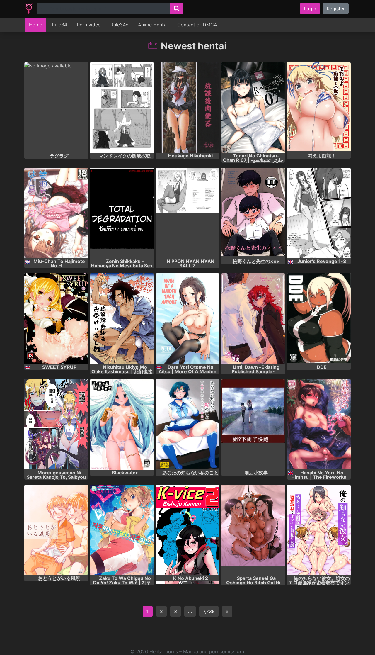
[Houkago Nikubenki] (187, 107)
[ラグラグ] (56, 107)
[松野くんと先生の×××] (253, 213)
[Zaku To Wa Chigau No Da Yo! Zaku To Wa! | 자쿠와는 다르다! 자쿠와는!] (122, 530)
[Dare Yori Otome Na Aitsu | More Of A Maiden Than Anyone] (187, 318)
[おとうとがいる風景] (56, 530)
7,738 (209, 611)
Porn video (89, 25)
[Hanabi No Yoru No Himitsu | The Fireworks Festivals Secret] (319, 424)
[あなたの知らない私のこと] (187, 424)
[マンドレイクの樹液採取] (122, 107)
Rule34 (59, 25)
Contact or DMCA (197, 25)
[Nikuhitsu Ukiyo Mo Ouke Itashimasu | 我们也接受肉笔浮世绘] (122, 318)
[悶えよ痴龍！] (319, 107)
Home (35, 25)
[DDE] (319, 318)
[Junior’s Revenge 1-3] (319, 213)
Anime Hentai (153, 25)
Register (336, 8)
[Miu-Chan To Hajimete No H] (56, 213)
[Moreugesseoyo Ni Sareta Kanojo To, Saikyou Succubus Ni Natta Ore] (56, 424)
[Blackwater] (122, 424)
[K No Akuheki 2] (187, 530)
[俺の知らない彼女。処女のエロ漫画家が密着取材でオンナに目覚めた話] (319, 530)
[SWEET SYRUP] (56, 318)
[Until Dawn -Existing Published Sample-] (253, 318)
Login (310, 8)
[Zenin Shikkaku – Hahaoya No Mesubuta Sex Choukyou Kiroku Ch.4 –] (122, 213)
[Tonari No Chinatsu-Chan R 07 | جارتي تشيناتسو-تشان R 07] (253, 107)
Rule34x (119, 25)
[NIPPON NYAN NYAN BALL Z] (187, 213)
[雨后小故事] (253, 424)
